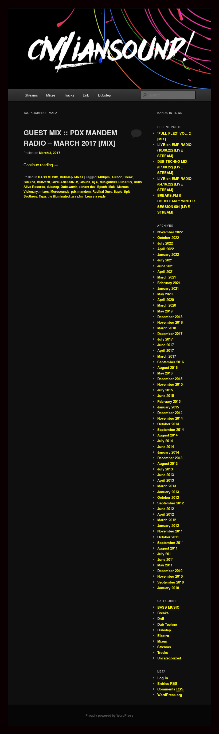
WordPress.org (169, 694)
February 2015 (169, 401)
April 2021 (165, 271)
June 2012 (165, 508)
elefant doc (87, 186)
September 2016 (170, 361)
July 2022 (165, 243)
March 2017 (166, 356)
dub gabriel (108, 181)
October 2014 (168, 423)
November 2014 (170, 418)
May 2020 (165, 293)
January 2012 (168, 525)
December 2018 (169, 316)
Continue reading (41, 164)
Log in (162, 677)
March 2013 (166, 485)
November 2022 (170, 231)
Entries (167, 683)
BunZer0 (43, 181)
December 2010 (169, 570)
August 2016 (167, 367)
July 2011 (165, 553)
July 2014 (165, 440)
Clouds (85, 181)
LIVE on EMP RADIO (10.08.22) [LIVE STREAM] (174, 150)
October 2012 (168, 497)
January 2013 (168, 491)
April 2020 (165, 299)
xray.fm (77, 196)
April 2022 (165, 248)
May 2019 (165, 311)
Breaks (163, 612)
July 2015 (165, 389)
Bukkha (29, 181)
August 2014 (167, 435)
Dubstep (104, 95)
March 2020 (166, 305)
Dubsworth (69, 186)
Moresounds (59, 191)
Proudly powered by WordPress (109, 715)
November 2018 (170, 322)
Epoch (102, 186)
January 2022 (168, 254)
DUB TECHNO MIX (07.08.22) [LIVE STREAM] (172, 167)
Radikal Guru (102, 191)
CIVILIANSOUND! (65, 181)
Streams (31, 95)
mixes (44, 191)
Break (128, 177)
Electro (163, 635)
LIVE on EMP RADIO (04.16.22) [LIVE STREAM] (174, 184)
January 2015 (168, 407)
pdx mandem (81, 191)
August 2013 (167, 463)
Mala (112, 186)
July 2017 (165, 339)
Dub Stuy (125, 181)
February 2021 (169, 282)
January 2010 (168, 587)
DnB (86, 95)
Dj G (95, 181)
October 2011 (168, 536)
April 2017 (165, 350)
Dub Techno (167, 624)
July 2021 (165, 259)
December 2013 (169, 457)
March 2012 (166, 519)
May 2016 (165, 373)
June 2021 (165, 265)
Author (116, 177)
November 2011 (170, 531)
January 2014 (168, 452)
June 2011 (165, 559)
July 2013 (165, 469)
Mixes (51, 95)
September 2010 (170, 582)
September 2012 (170, 502)
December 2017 (169, 333)
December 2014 (169, 412)
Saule (118, 191)
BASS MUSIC (48, 177)
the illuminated (59, 196)
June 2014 (165, 446)
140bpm (103, 177)
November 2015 (170, 384)
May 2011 (165, 564)
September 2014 (170, 429)
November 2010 (170, 576)
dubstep (53, 186)
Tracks (69, 95)
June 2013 (165, 474)
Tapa (42, 196)
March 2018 (166, 327)
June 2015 (165, 395)
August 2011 (167, 548)
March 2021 (166, 277)
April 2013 (165, 480)
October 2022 (168, 237)
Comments (170, 688)
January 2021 (168, 288)
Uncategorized (169, 657)
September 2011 (170, 542)
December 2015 (169, 378)
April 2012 (165, 514)
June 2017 (165, 344)
